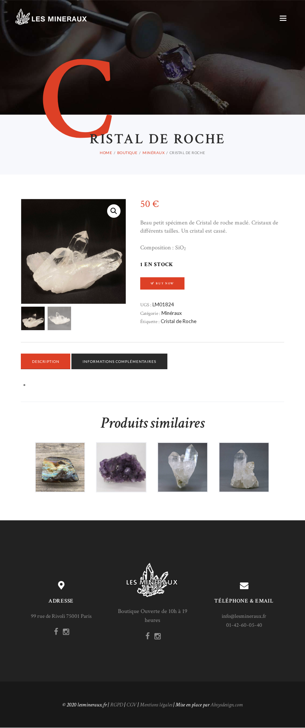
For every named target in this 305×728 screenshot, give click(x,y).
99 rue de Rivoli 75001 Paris (61, 616)
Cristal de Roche (178, 321)
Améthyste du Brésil (121, 460)
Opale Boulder (60, 460)
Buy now (165, 283)
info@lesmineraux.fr (244, 616)
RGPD (116, 704)
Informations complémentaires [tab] (119, 361)
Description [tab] (46, 361)
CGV (131, 704)
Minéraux (153, 152)
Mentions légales (156, 704)
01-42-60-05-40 (244, 625)
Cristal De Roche (183, 460)
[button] (114, 211)
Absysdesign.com (227, 704)
